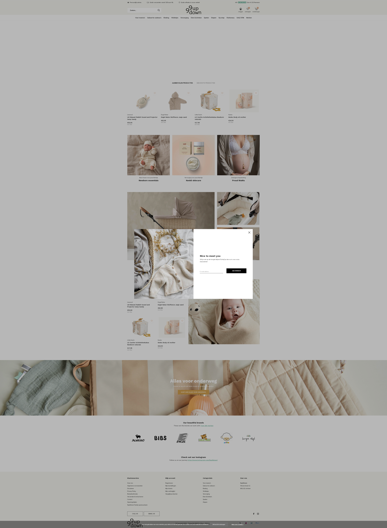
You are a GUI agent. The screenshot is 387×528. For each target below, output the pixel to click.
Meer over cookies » (237, 524)
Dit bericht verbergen (219, 524)
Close (249, 232)
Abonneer (236, 271)
